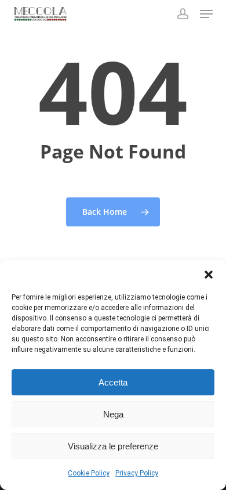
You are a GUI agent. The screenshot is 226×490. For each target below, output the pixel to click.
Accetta (113, 382)
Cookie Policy (89, 473)
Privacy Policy (136, 473)
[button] (208, 274)
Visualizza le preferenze (113, 446)
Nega (113, 414)
